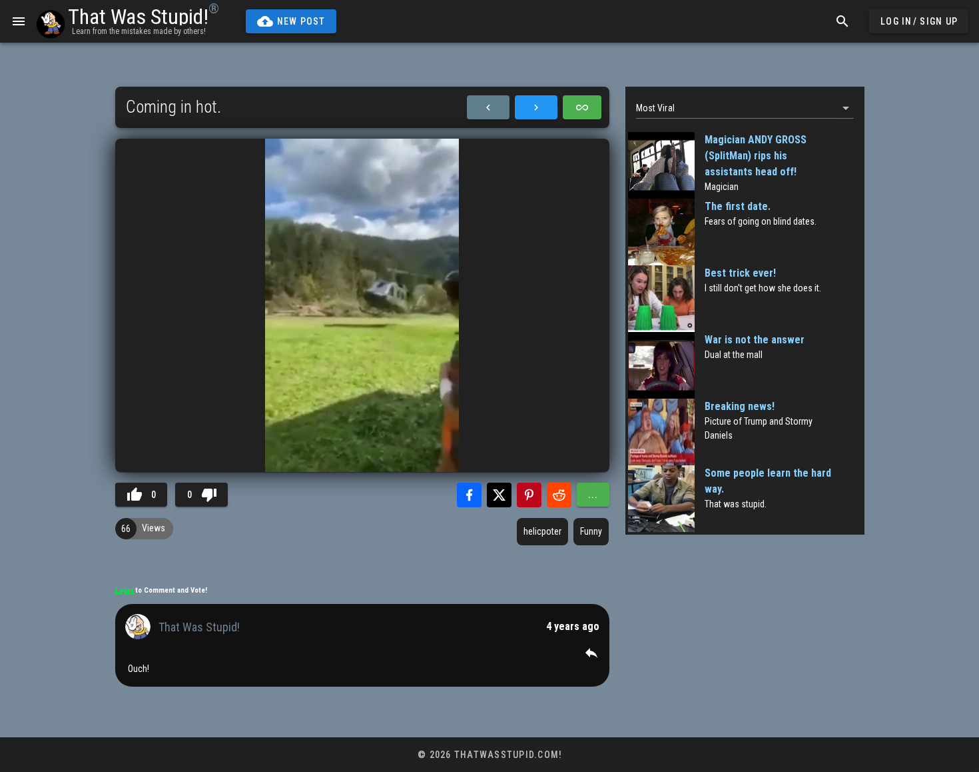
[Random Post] (582, 107)
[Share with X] (499, 495)
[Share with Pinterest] (529, 495)
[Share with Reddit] (559, 495)
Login (125, 590)
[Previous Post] (488, 107)
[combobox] (745, 108)
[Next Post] (536, 107)
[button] (591, 653)
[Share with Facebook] (469, 495)
